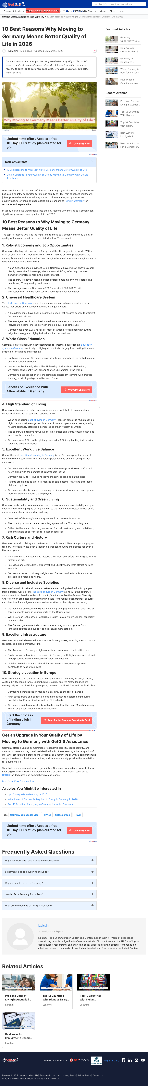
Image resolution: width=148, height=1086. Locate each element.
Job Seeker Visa (43, 11)
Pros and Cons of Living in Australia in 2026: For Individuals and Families (130, 103)
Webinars (8, 17)
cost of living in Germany (42, 419)
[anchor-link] (10, 1060)
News (121, 11)
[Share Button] (95, 51)
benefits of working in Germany (37, 455)
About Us (33, 1075)
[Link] (112, 102)
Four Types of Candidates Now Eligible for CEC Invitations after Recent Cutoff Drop (129, 81)
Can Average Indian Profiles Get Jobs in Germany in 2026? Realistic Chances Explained (130, 50)
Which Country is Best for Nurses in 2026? (130, 71)
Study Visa (62, 11)
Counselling (19, 17)
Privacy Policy (69, 1075)
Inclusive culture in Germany (48, 591)
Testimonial (32, 17)
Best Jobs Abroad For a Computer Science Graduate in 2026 (130, 145)
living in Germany (74, 200)
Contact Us (98, 1075)
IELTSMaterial (20, 1075)
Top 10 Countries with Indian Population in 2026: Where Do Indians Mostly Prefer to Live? (129, 124)
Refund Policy (84, 1075)
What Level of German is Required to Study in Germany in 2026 (43, 799)
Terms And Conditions (50, 1075)
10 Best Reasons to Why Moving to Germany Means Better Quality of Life (47, 169)
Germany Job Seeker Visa (24, 814)
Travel (77, 814)
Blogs (112, 11)
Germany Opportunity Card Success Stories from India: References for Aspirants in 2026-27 (130, 39)
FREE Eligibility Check (83, 11)
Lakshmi (13, 50)
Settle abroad (62, 814)
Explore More (111, 1060)
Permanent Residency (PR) (16, 11)
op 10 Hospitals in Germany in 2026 (27, 794)
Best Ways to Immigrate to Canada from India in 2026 (130, 134)
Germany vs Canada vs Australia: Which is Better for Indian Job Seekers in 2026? (130, 60)
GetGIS (6, 775)
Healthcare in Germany (19, 303)
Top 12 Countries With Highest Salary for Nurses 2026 (129, 113)
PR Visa (47, 814)
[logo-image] (13, 5)
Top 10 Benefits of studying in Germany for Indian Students (40, 804)
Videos (103, 11)
